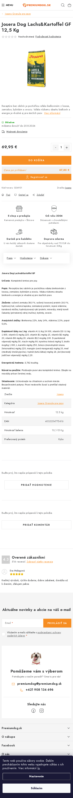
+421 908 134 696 (39, 689)
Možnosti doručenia (16, 131)
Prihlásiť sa (57, 623)
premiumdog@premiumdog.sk (39, 684)
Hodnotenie (26, 258)
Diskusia (44, 258)
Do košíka (37, 160)
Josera (68, 187)
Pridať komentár (36, 525)
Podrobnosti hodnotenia (48, 36)
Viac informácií (52, 113)
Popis (10, 258)
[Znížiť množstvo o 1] (55, 147)
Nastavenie (36, 776)
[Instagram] (42, 711)
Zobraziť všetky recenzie (40, 561)
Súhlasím (36, 788)
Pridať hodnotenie (36, 485)
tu (39, 768)
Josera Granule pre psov (51, 403)
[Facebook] (33, 711)
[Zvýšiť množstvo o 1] (67, 147)
